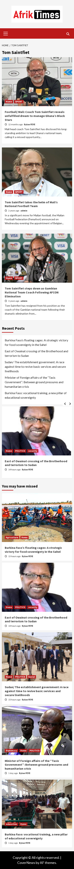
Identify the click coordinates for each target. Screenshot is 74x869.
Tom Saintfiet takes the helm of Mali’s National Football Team (31, 204)
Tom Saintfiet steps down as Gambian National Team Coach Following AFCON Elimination (32, 292)
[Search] (67, 34)
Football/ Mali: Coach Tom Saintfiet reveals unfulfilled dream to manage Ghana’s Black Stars (35, 116)
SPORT (18, 101)
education (11, 824)
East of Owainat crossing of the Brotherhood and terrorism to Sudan (36, 353)
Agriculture (12, 537)
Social (31, 676)
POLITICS (20, 450)
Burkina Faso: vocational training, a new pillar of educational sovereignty (36, 395)
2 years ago (14, 210)
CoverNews (26, 863)
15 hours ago (14, 699)
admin (23, 210)
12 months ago (15, 124)
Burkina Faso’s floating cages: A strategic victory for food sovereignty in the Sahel (36, 342)
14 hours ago (14, 469)
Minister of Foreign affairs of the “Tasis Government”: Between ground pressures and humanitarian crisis (34, 382)
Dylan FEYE (29, 124)
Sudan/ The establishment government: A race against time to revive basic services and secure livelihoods (35, 366)
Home (9, 101)
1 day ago (13, 773)
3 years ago (14, 300)
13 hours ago (14, 556)
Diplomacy (11, 750)
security (32, 450)
